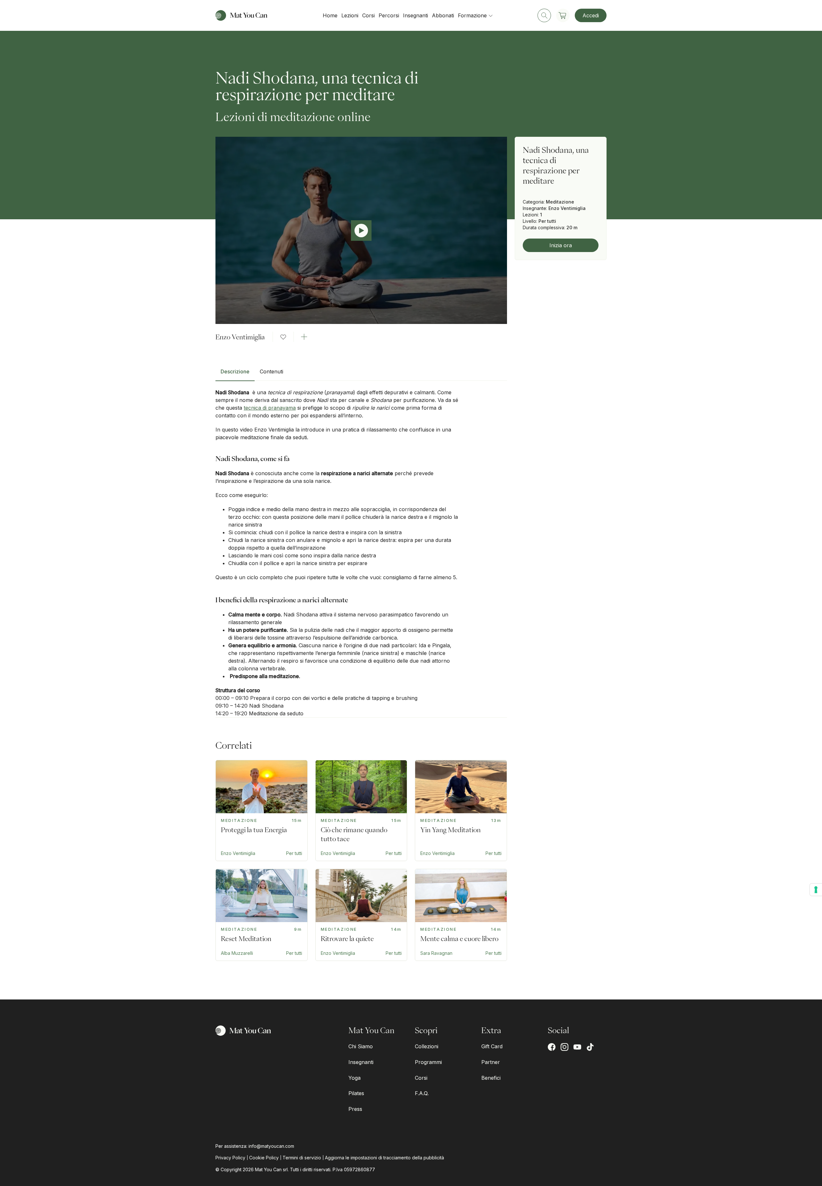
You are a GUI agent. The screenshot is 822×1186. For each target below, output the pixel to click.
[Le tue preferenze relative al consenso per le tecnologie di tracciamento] (816, 890)
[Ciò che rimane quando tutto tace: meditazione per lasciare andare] (361, 810)
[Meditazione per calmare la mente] (361, 915)
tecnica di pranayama (270, 408)
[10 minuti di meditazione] (261, 915)
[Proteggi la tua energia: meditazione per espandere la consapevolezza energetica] (261, 810)
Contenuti (271, 371)
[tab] (235, 374)
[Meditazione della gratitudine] (461, 915)
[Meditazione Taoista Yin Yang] (461, 810)
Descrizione (235, 371)
